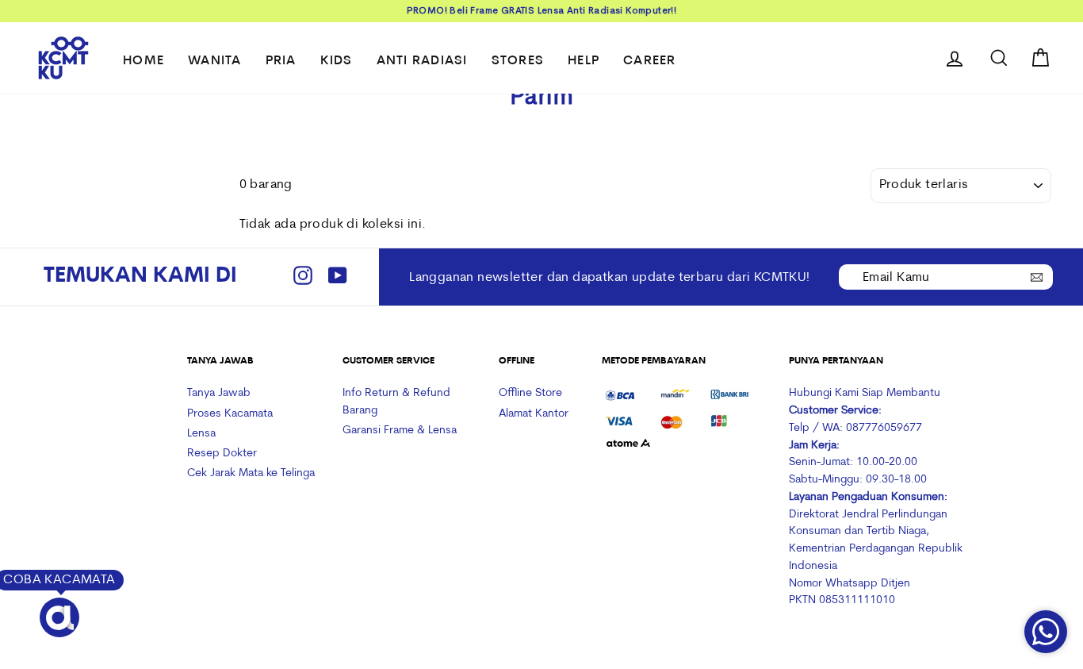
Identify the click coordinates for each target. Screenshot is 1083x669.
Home (143, 61)
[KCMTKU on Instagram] (302, 277)
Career (649, 61)
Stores (518, 61)
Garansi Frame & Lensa (400, 430)
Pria (281, 61)
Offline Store (530, 393)
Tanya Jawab (219, 393)
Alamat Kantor (533, 414)
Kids (336, 61)
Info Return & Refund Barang (396, 402)
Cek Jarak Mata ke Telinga (251, 473)
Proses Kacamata (230, 414)
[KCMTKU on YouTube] (337, 277)
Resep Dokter (222, 453)
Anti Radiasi (422, 61)
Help (583, 61)
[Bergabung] (1037, 276)
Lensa (201, 434)
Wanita (215, 61)
